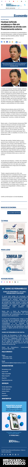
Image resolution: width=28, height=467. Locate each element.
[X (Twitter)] (9, 1)
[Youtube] (13, 1)
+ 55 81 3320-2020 (7, 357)
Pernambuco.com (6, 369)
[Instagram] (5, 1)
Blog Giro (4, 378)
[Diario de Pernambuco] (14, 5)
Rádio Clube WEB (6, 373)
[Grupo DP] (14, 462)
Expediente (5, 395)
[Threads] (17, 1)
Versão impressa (6, 389)
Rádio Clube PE (6, 376)
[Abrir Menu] (1, 4)
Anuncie (4, 393)
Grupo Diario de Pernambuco (13, 450)
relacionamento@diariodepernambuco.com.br (14, 362)
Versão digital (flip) (7, 387)
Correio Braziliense (18, 196)
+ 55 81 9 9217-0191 (7, 358)
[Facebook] (2, 1)
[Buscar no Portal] (25, 5)
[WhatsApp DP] (25, 1)
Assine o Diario (5, 391)
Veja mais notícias (14, 212)
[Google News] (21, 1)
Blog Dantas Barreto (7, 380)
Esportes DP (5, 371)
